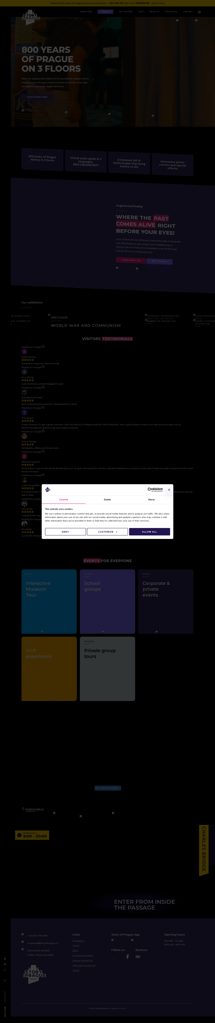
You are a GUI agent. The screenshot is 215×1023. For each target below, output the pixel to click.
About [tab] (151, 499)
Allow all (149, 531)
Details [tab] (107, 499)
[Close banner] (169, 490)
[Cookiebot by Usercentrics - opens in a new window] (150, 490)
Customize (105, 531)
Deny (65, 531)
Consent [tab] (63, 499)
